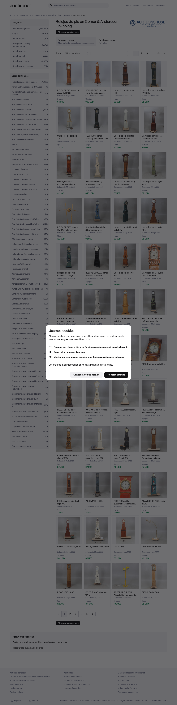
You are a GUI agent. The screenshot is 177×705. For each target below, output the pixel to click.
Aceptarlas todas (116, 374)
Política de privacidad (101, 364)
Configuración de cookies (86, 374)
